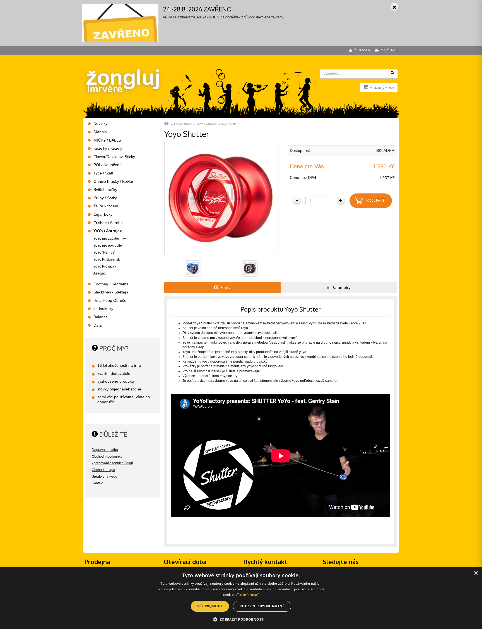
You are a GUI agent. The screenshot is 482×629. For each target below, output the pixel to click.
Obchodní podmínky (107, 456)
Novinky (100, 123)
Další (97, 325)
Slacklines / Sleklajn (110, 292)
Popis (224, 287)
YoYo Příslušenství (107, 259)
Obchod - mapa (103, 470)
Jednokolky (103, 308)
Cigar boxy (102, 214)
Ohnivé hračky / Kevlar (113, 181)
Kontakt (97, 483)
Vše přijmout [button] (210, 606)
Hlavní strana (183, 124)
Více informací (247, 594)
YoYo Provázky (104, 266)
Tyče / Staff (103, 173)
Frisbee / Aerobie (108, 222)
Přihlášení (362, 50)
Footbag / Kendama (111, 284)
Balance (100, 317)
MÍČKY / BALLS (107, 140)
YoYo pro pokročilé (107, 245)
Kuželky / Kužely (107, 148)
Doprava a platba (105, 450)
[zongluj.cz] (122, 70)
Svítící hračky (105, 189)
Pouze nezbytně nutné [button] (262, 606)
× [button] (476, 573)
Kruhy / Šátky (105, 198)
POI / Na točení (106, 164)
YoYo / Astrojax (207, 124)
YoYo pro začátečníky (109, 239)
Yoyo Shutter (229, 124)
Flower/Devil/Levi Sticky (114, 156)
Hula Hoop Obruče (109, 300)
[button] (240, 619)
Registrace (389, 50)
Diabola (100, 132)
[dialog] (241, 598)
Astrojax (99, 273)
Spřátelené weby (104, 477)
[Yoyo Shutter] (221, 198)
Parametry (340, 287)
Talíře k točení (105, 206)
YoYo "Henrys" (104, 252)
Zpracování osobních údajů (112, 463)
